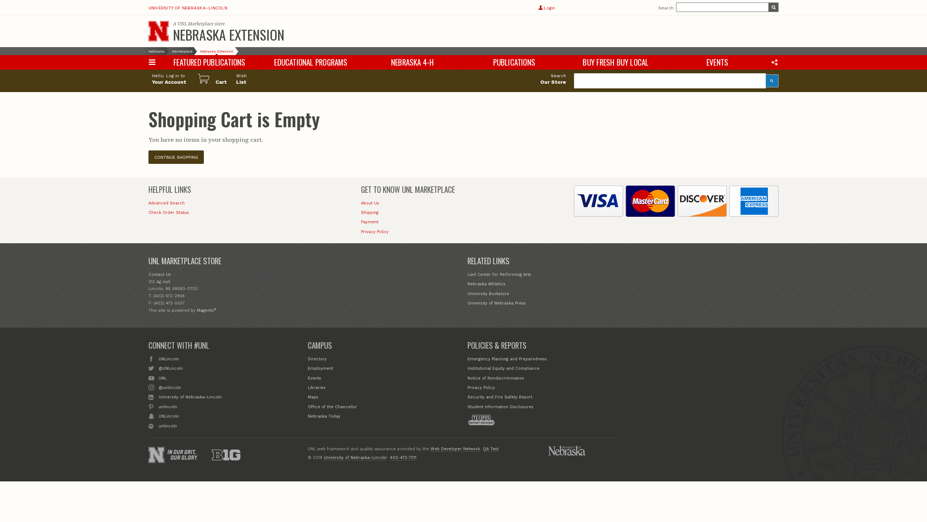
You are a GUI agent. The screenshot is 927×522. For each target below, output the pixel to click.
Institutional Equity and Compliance (503, 368)
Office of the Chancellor (332, 407)
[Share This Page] (774, 62)
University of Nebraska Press (496, 303)
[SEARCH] (773, 7)
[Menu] (152, 62)
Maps (313, 397)
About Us (370, 203)
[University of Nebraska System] (566, 451)
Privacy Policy (375, 231)
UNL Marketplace (195, 24)
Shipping (369, 212)
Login (549, 8)
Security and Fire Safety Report (499, 397)
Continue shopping (176, 157)
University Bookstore (488, 293)
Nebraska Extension (228, 34)
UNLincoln (169, 359)
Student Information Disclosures (500, 407)
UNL (163, 378)
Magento (205, 310)
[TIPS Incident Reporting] (481, 420)
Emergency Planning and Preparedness (507, 359)
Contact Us (159, 274)
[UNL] (158, 31)
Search (666, 8)
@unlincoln (170, 387)
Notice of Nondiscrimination (495, 378)
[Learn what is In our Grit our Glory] (182, 455)
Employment (320, 368)
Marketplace (182, 51)
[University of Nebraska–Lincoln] (156, 455)
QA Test (491, 449)
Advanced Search (166, 203)
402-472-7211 (403, 457)
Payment (369, 222)
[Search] (772, 80)
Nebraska (156, 51)
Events (314, 378)
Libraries (317, 387)
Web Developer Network (455, 449)
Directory (317, 359)
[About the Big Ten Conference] (226, 455)
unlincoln (168, 407)
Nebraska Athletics (486, 284)
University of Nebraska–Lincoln (187, 8)
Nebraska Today (324, 416)
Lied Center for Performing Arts (499, 274)
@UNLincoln (171, 368)
